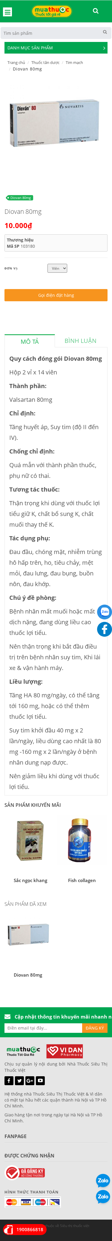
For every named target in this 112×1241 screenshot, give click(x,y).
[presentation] (29, 341)
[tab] (29, 340)
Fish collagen (82, 880)
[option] (53, 128)
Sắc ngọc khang (30, 880)
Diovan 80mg (20, 197)
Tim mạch (74, 62)
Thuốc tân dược (45, 62)
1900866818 (29, 1229)
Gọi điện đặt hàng (56, 295)
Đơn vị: (11, 268)
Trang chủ (16, 62)
